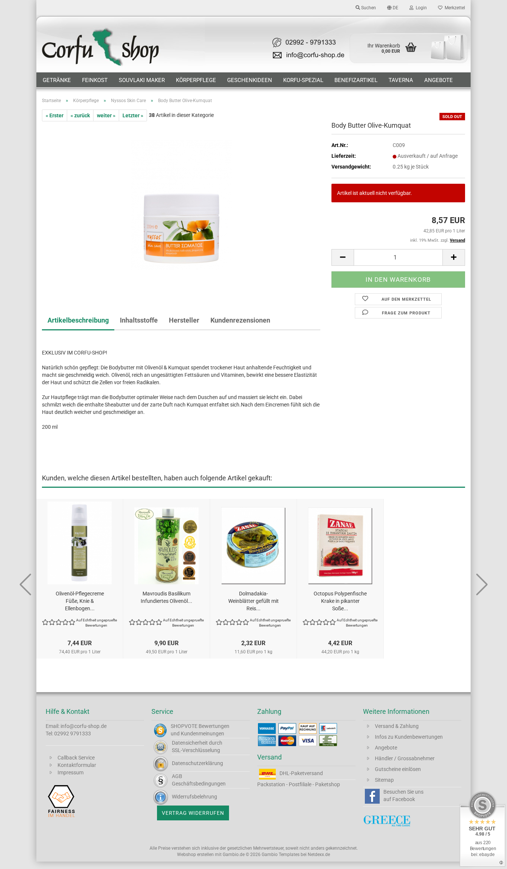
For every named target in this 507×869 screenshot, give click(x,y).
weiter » (106, 115)
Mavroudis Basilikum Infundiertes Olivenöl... (166, 597)
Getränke (57, 80)
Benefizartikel (355, 80)
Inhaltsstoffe (139, 320)
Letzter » (132, 115)
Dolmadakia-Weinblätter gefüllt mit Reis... (253, 601)
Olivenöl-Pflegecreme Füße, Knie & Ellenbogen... (80, 601)
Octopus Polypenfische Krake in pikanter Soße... (340, 601)
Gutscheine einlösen (398, 769)
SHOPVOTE (184, 726)
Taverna (401, 80)
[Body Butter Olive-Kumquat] (181, 205)
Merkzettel (453, 7)
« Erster (54, 115)
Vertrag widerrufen (193, 813)
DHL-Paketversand (301, 773)
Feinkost (95, 80)
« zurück (80, 115)
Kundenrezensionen (240, 320)
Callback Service (76, 758)
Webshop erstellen (195, 854)
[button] (393, 7)
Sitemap (384, 780)
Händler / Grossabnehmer (405, 758)
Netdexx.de (319, 854)
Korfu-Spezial (303, 80)
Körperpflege (196, 80)
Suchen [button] (368, 7)
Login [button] (420, 7)
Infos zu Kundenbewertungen (409, 737)
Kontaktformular (77, 765)
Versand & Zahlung (397, 726)
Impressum (71, 772)
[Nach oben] (486, 858)
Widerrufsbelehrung (194, 797)
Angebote (438, 80)
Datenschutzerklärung (197, 763)
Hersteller (184, 320)
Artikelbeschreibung (78, 320)
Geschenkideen (249, 80)
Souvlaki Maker (142, 80)
